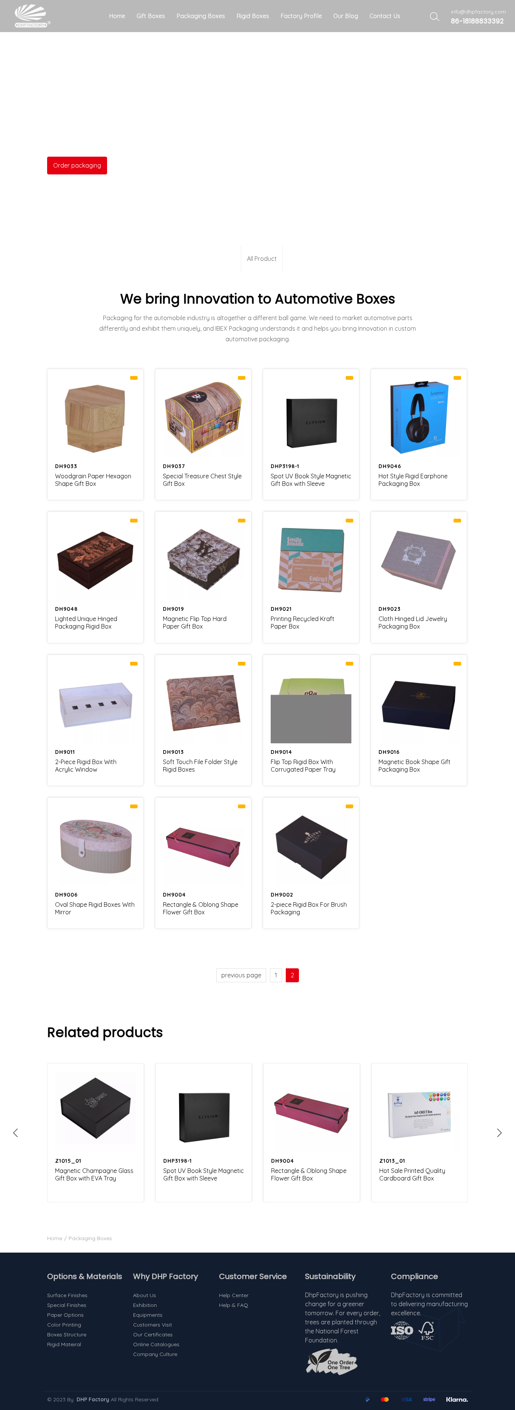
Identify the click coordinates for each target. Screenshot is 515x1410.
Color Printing (64, 1324)
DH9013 (173, 752)
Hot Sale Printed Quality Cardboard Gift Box (412, 1174)
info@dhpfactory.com (478, 11)
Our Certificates (153, 1334)
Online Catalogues (156, 1344)
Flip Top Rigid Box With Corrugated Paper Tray (303, 765)
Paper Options (65, 1314)
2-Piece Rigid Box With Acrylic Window (85, 765)
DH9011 (65, 752)
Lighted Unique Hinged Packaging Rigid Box (86, 622)
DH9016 (389, 752)
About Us (144, 1295)
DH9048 (66, 609)
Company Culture (155, 1354)
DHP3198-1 (285, 466)
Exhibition (145, 1305)
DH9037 (174, 466)
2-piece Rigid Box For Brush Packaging (309, 908)
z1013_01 (392, 1160)
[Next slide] (500, 1132)
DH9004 (174, 894)
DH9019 (173, 609)
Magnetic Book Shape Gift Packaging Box (415, 765)
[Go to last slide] (15, 1132)
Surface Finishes (67, 1295)
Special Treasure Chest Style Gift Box (202, 479)
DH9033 (66, 466)
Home (117, 16)
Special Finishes (66, 1305)
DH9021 (281, 609)
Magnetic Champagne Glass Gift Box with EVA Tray (94, 1174)
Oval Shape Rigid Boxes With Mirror (95, 908)
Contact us (384, 16)
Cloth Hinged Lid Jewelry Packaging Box (413, 622)
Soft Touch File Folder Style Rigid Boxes (200, 765)
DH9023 (390, 609)
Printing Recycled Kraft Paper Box (302, 622)
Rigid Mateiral (64, 1344)
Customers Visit (152, 1324)
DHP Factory (93, 1399)
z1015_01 (68, 1160)
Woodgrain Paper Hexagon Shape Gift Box (93, 479)
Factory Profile (301, 16)
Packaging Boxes (200, 16)
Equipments (147, 1314)
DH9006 (66, 894)
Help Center (233, 1295)
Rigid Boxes (252, 16)
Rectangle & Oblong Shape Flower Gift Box (200, 908)
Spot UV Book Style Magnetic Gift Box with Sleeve (311, 479)
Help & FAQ (233, 1305)
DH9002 (282, 894)
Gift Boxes (150, 16)
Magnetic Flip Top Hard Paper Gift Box (195, 622)
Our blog (345, 16)
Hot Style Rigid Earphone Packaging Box (413, 479)
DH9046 (390, 466)
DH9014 (281, 752)
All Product (262, 258)
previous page (241, 975)
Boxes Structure (66, 1334)
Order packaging (77, 165)
